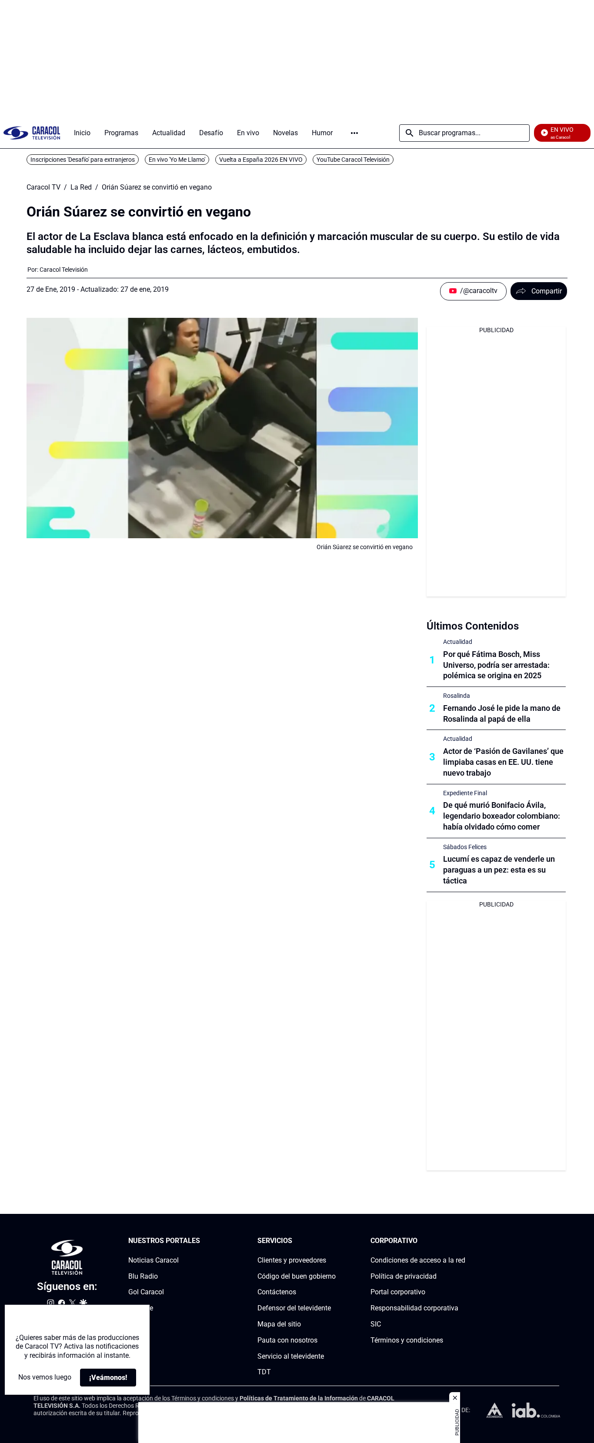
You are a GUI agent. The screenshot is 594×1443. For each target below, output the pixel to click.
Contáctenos (276, 1292)
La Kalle (140, 1308)
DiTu (135, 1324)
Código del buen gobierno (296, 1276)
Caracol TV (43, 187)
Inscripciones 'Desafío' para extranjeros (82, 159)
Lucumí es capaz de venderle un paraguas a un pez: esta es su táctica (499, 869)
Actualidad (457, 641)
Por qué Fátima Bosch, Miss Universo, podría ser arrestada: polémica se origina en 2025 (496, 665)
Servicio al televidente (290, 1356)
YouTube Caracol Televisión (353, 159)
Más (354, 133)
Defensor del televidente (294, 1308)
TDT (264, 1372)
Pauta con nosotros (287, 1340)
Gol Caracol (146, 1292)
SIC (375, 1324)
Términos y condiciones (406, 1340)
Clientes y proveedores (291, 1260)
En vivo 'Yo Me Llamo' (177, 159)
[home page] (31, 133)
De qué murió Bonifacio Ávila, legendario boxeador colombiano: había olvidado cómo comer (501, 815)
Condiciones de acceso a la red (417, 1260)
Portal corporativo (397, 1292)
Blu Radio (143, 1276)
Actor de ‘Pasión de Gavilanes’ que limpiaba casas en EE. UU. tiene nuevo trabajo (503, 761)
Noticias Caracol (153, 1260)
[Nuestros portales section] (202, 1241)
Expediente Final (465, 793)
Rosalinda (456, 695)
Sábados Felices (465, 846)
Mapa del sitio (279, 1324)
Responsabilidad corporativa (414, 1308)
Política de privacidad (403, 1276)
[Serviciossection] (333, 1241)
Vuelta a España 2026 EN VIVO (261, 159)
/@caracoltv (478, 291)
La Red (81, 187)
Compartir (546, 291)
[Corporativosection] (462, 1241)
